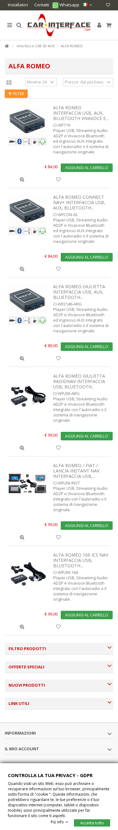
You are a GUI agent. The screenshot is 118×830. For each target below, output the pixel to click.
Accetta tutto (92, 822)
